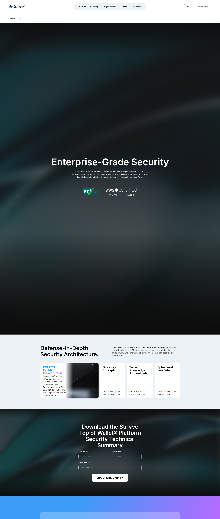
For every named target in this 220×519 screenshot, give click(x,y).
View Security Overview (110, 477)
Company (137, 6)
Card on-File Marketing (88, 6)
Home (18, 18)
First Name (83, 451)
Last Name (116, 451)
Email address (84, 462)
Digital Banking (110, 6)
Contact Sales (202, 7)
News (124, 6)
